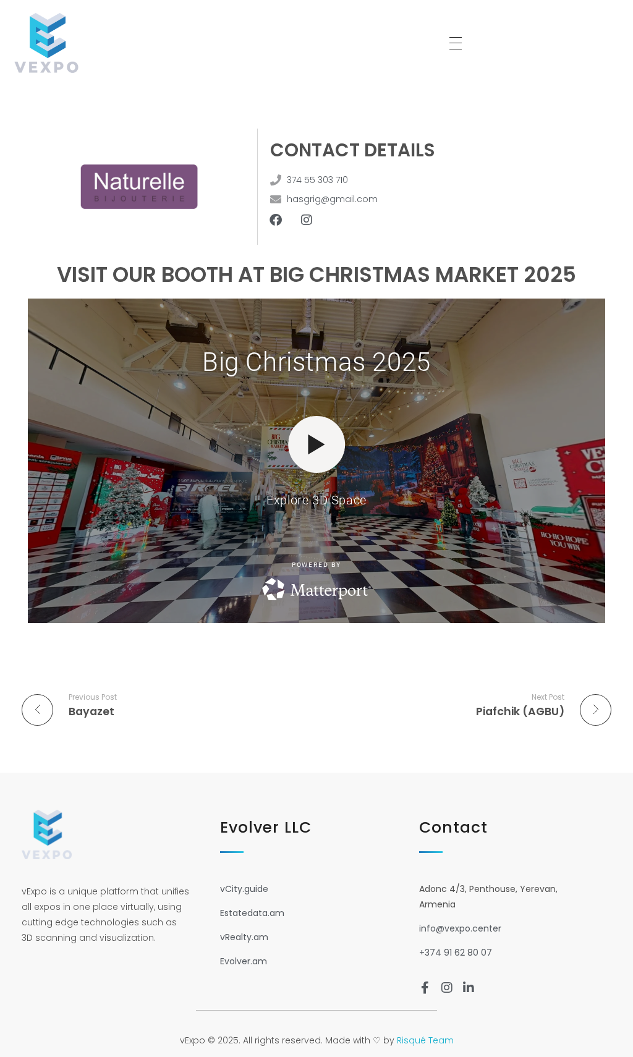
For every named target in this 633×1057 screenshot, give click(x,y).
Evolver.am (243, 961)
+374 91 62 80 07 (455, 952)
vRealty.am (244, 937)
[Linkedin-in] (468, 988)
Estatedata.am (252, 913)
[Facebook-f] (425, 988)
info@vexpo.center (460, 928)
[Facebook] (275, 220)
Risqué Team (425, 1040)
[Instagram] (306, 220)
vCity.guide (244, 889)
